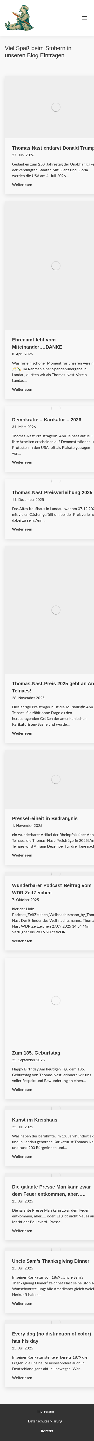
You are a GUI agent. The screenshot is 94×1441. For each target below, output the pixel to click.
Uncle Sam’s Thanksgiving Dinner (50, 1261)
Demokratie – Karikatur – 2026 (46, 419)
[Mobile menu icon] (84, 18)
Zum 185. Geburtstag (36, 1053)
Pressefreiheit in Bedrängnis (45, 818)
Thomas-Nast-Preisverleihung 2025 (52, 492)
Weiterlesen (22, 184)
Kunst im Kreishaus (34, 1119)
